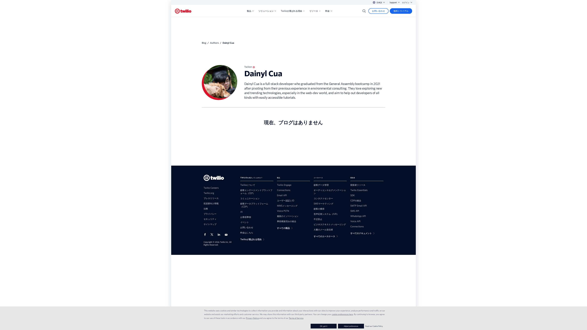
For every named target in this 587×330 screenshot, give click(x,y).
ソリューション (265, 11)
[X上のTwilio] (213, 234)
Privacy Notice (252, 318)
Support (393, 2)
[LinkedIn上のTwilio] (220, 234)
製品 (249, 11)
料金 (327, 11)
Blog (204, 43)
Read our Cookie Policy (374, 326)
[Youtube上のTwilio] (227, 235)
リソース (313, 11)
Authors (214, 43)
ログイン (405, 2)
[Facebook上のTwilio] (206, 234)
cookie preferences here (342, 314)
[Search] (364, 11)
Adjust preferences (351, 326)
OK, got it (323, 326)
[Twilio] (183, 11)
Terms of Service (296, 318)
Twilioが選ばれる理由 (291, 11)
